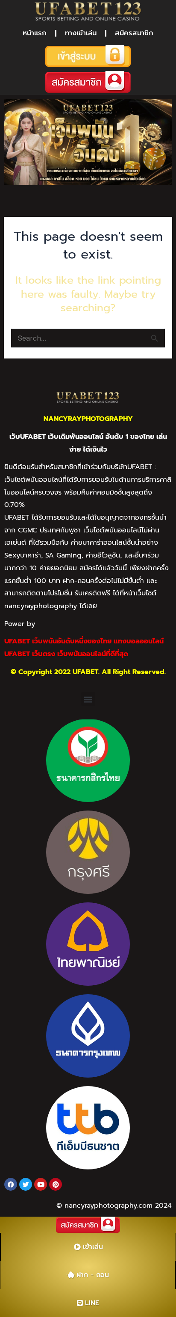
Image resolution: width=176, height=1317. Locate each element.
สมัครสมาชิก (134, 33)
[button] (88, 699)
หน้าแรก (35, 33)
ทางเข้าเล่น (81, 33)
